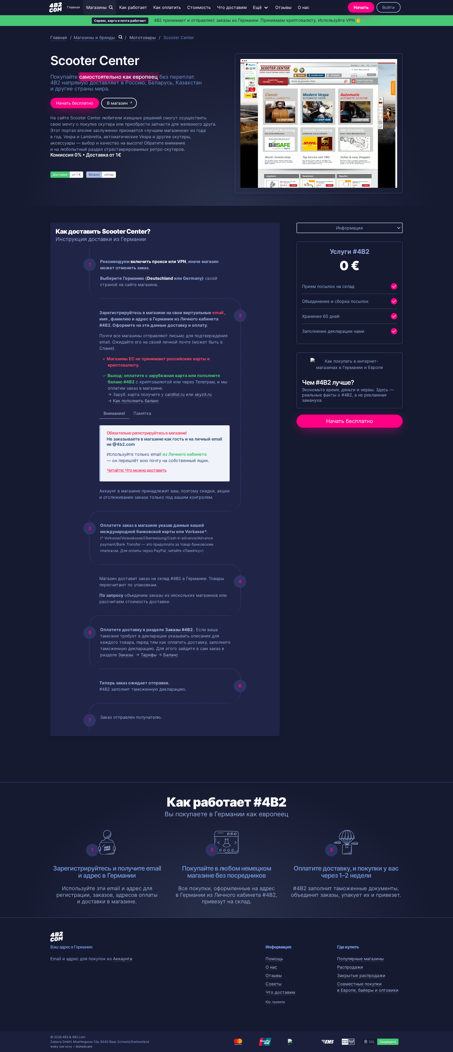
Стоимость (199, 7)
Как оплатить (167, 7)
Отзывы (283, 7)
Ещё (257, 7)
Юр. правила (275, 1002)
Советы (274, 983)
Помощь (274, 958)
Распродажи (350, 967)
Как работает (133, 7)
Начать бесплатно (74, 103)
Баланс (170, 654)
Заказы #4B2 (179, 629)
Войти (388, 7)
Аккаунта (122, 958)
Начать (361, 7)
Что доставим (232, 7)
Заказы (125, 654)
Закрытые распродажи (361, 975)
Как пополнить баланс (136, 400)
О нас (303, 7)
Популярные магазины (360, 958)
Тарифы (149, 654)
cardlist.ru (175, 394)
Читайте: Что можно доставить (136, 470)
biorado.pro (84, 1046)
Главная (73, 7)
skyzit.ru (203, 394)
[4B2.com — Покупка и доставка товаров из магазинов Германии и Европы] (55, 7)
